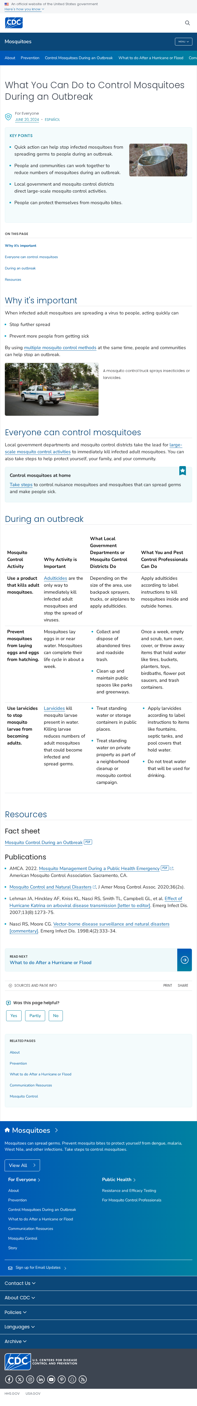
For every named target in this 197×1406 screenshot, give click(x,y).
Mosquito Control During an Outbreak (44, 842)
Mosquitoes (18, 41)
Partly (35, 1016)
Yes (14, 1016)
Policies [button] (14, 1312)
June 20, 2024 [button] (27, 119)
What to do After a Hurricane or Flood (151, 57)
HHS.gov (12, 1393)
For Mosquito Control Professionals (131, 1200)
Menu (182, 41)
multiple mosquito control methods (60, 347)
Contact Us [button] (18, 1283)
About (10, 57)
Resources (13, 279)
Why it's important (20, 245)
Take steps (21, 485)
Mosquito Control (24, 1096)
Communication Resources (31, 1085)
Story (12, 1247)
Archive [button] (14, 1341)
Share (183, 985)
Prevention (30, 57)
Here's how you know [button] (23, 9)
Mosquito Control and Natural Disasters (50, 887)
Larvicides (54, 708)
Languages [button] (18, 1326)
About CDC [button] (18, 1297)
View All (18, 1165)
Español (52, 119)
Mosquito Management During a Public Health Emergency (99, 868)
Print (167, 985)
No (55, 1016)
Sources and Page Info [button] (35, 985)
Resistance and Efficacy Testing (129, 1190)
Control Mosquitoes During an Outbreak (79, 57)
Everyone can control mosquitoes (31, 257)
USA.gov (33, 1393)
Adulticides (55, 578)
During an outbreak (20, 268)
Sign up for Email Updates (38, 1267)
